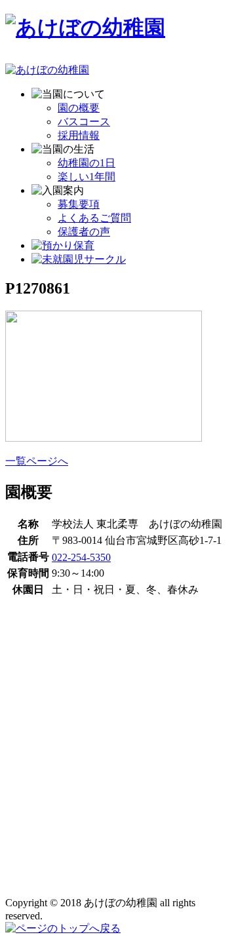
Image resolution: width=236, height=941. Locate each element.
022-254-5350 (81, 557)
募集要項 (79, 204)
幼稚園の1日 (86, 162)
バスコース (84, 121)
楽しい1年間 (86, 176)
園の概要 (79, 107)
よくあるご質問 (94, 217)
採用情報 (79, 135)
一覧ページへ (36, 461)
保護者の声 (84, 231)
